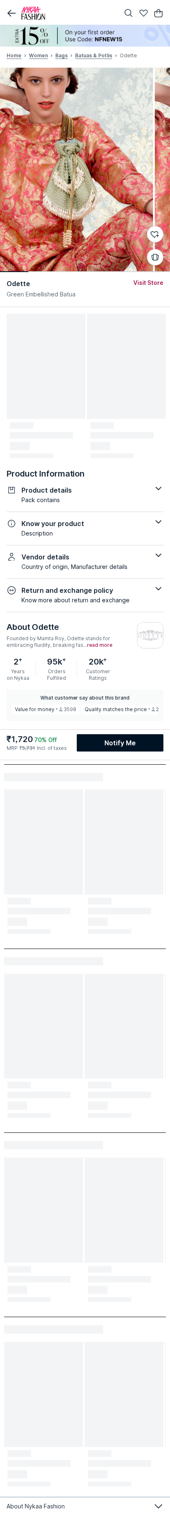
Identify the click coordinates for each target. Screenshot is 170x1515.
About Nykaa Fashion (36, 1506)
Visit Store (148, 282)
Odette (19, 284)
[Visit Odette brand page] (150, 635)
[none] (85, 36)
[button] (12, 13)
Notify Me (120, 743)
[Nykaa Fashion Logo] (68, 13)
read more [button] (99, 645)
